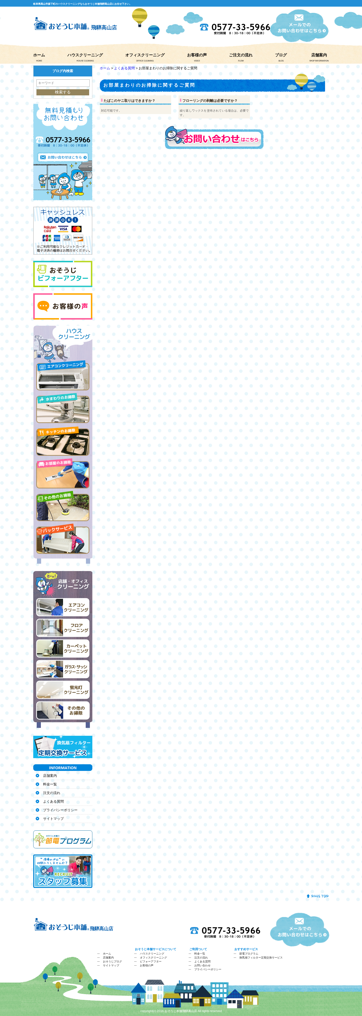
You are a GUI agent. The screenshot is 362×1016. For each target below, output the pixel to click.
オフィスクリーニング (145, 55)
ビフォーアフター (151, 961)
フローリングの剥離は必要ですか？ (210, 101)
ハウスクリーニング (85, 55)
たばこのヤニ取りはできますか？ (129, 101)
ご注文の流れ (241, 55)
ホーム (39, 55)
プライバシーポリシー (60, 810)
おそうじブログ (112, 961)
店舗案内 (319, 55)
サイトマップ (53, 819)
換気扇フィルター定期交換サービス (261, 957)
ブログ (281, 55)
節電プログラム (248, 953)
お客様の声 (197, 55)
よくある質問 (124, 68)
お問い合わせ (202, 965)
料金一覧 (50, 784)
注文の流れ (51, 793)
